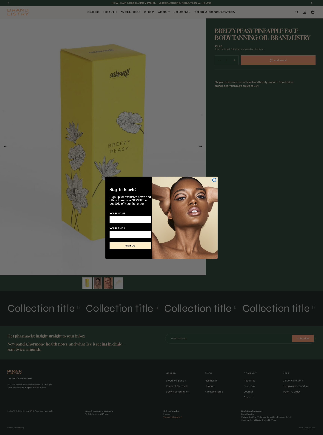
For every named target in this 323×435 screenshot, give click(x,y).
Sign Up (130, 245)
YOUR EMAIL (118, 228)
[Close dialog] (214, 180)
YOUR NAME (117, 213)
